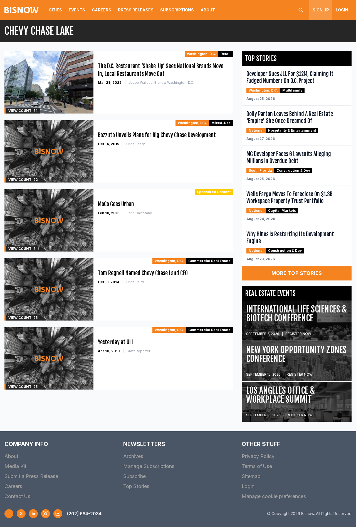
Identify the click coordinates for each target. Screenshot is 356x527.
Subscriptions (177, 10)
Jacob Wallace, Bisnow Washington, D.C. (161, 82)
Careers (101, 10)
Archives (133, 456)
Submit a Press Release (31, 476)
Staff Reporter (138, 351)
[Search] (301, 10)
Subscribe (134, 476)
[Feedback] (57, 513)
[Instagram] (45, 513)
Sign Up (321, 10)
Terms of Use (257, 466)
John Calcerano (139, 213)
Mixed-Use (221, 123)
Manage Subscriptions (148, 466)
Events (77, 10)
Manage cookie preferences (274, 496)
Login (342, 10)
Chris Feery (135, 144)
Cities (55, 10)
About (208, 10)
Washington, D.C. (201, 54)
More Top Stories (296, 273)
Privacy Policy (258, 456)
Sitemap (251, 476)
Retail (226, 54)
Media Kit (15, 466)
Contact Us (17, 496)
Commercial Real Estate (209, 261)
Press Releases (136, 10)
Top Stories (136, 486)
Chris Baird (135, 282)
